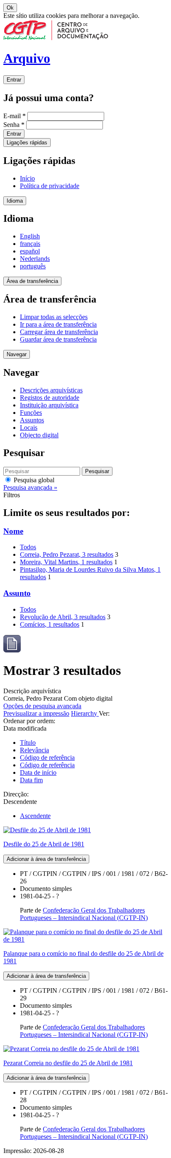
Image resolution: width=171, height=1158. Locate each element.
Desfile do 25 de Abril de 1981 (43, 844)
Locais (28, 427)
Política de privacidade (49, 185)
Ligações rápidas (27, 142)
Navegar (17, 354)
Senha (13, 124)
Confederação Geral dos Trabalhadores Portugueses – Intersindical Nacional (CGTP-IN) (84, 914)
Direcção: (16, 794)
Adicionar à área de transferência (46, 859)
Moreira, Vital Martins (66, 561)
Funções (31, 412)
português (33, 266)
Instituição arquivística (49, 405)
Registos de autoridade (49, 397)
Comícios (49, 624)
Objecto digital (39, 435)
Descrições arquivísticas (51, 390)
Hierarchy (85, 713)
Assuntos (32, 420)
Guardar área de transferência (58, 339)
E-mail (14, 115)
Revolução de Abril (62, 616)
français (30, 243)
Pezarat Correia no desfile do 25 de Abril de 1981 (68, 1062)
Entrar (14, 80)
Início (27, 178)
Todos (28, 546)
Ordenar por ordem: (29, 720)
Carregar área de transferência (59, 331)
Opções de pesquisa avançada (42, 705)
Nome (13, 531)
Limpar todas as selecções (54, 316)
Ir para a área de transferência (58, 324)
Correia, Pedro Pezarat (66, 554)
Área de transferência (32, 281)
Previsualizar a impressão (36, 713)
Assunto (17, 593)
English (30, 236)
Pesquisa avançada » (30, 487)
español (30, 251)
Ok (10, 8)
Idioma (15, 201)
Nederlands (35, 258)
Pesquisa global (33, 480)
